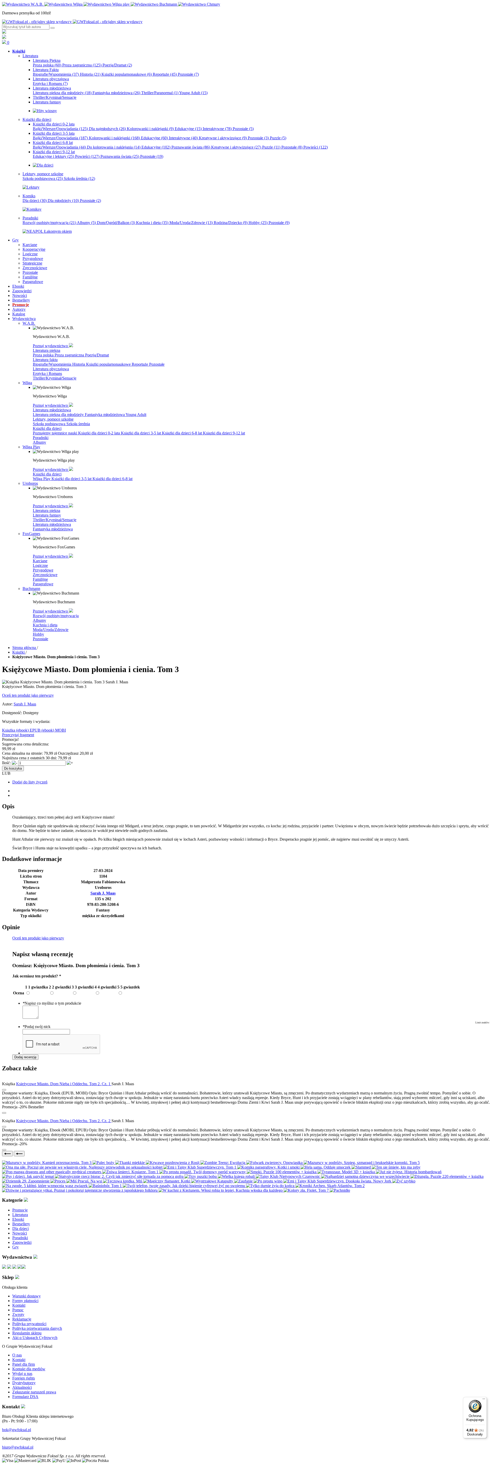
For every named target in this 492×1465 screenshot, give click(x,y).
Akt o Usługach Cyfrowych (34, 1337)
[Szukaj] (52, 28)
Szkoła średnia (79, 178)
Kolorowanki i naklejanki (150, 129)
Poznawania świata (119, 156)
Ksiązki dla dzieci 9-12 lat (224, 433)
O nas (17, 1355)
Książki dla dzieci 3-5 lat (141, 433)
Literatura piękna (46, 350)
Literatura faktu (45, 359)
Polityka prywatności (29, 1324)
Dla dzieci (35, 200)
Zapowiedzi (22, 1242)
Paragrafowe (43, 584)
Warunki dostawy (26, 1296)
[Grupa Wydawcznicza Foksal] (72, 22)
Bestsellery (21, 1224)
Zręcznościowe (45, 575)
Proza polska (47, 65)
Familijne (40, 579)
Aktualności (22, 1387)
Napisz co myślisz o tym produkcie (52, 1003)
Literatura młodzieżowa (52, 410)
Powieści (315, 147)
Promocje (20, 1210)
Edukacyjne (188, 129)
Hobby (258, 222)
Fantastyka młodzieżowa (116, 93)
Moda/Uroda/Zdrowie (191, 222)
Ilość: (6, 763)
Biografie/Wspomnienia (56, 74)
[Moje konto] (4, 32)
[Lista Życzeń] (4, 37)
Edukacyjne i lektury (53, 156)
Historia (90, 74)
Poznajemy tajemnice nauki (55, 433)
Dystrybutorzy (24, 1383)
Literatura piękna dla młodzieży (62, 93)
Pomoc (18, 1310)
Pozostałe (188, 74)
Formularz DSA (25, 1396)
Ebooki (18, 1219)
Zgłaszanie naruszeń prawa (34, 1392)
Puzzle (278, 138)
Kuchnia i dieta (152, 222)
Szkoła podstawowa (43, 178)
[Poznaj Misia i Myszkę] (43, 165)
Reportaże (165, 74)
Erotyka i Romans (50, 83)
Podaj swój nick (36, 1026)
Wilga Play (42, 479)
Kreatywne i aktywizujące (223, 138)
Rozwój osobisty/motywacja (49, 222)
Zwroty (18, 1314)
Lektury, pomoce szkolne (53, 419)
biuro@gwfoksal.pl (17, 1447)
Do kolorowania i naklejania (113, 147)
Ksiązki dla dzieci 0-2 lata (99, 433)
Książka (9, 730)
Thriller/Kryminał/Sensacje (54, 378)
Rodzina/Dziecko (231, 222)
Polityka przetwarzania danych (37, 1328)
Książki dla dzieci (47, 428)
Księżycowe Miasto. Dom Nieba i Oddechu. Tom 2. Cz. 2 (63, 1121)
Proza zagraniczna (81, 65)
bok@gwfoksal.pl (16, 1430)
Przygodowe (43, 570)
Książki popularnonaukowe (126, 74)
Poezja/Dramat (117, 65)
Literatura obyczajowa (51, 369)
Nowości (19, 1233)
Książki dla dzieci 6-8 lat (182, 433)
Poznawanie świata (190, 147)
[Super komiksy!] (32, 209)
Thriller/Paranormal (159, 93)
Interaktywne (217, 129)
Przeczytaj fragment (18, 735)
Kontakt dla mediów (28, 1369)
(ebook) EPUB (29, 730)
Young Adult (193, 93)
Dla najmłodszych (107, 129)
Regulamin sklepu (27, 1333)
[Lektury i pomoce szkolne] (31, 187)
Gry (15, 1247)
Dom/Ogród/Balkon (116, 222)
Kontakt (18, 1305)
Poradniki (40, 437)
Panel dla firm (23, 1364)
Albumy (86, 222)
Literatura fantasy (47, 515)
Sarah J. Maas (25, 704)
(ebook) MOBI (54, 730)
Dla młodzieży (63, 200)
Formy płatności (25, 1300)
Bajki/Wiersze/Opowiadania (60, 129)
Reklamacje (21, 1319)
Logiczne (40, 565)
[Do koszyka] (4, 1113)
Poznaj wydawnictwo (51, 346)
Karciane (40, 561)
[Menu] (484, 1400)
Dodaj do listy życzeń (29, 782)
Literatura (20, 1214)
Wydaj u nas (22, 1373)
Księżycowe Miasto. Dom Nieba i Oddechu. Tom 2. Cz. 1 (63, 1084)
